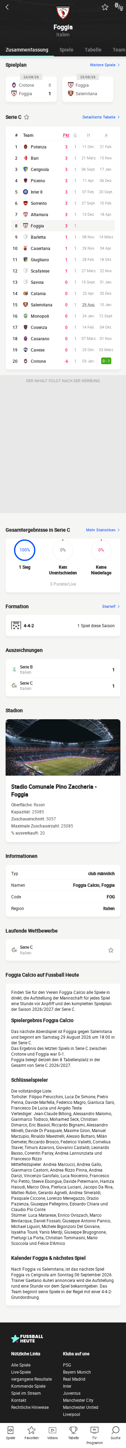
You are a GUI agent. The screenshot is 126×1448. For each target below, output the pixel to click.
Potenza (39, 146)
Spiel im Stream (26, 1393)
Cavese (37, 350)
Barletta (38, 237)
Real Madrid (74, 1379)
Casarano (40, 338)
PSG (67, 1365)
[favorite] (105, 7)
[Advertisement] (63, 449)
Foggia (37, 225)
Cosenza (39, 327)
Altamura (39, 214)
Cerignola (40, 169)
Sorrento (39, 203)
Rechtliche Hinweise (30, 1407)
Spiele (66, 49)
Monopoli (40, 316)
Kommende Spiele (28, 1386)
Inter (67, 1386)
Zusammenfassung (27, 49)
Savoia (37, 282)
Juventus (71, 1393)
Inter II (36, 192)
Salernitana (41, 304)
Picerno (38, 180)
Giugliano (40, 259)
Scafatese (40, 271)
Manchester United (80, 1407)
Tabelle (93, 49)
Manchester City (78, 1400)
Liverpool (71, 1414)
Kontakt (18, 1400)
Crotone (38, 361)
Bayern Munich (77, 1372)
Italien (109, 908)
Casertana (40, 248)
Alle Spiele (20, 1365)
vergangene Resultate (31, 1379)
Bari (34, 158)
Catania (38, 293)
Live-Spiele (21, 1372)
